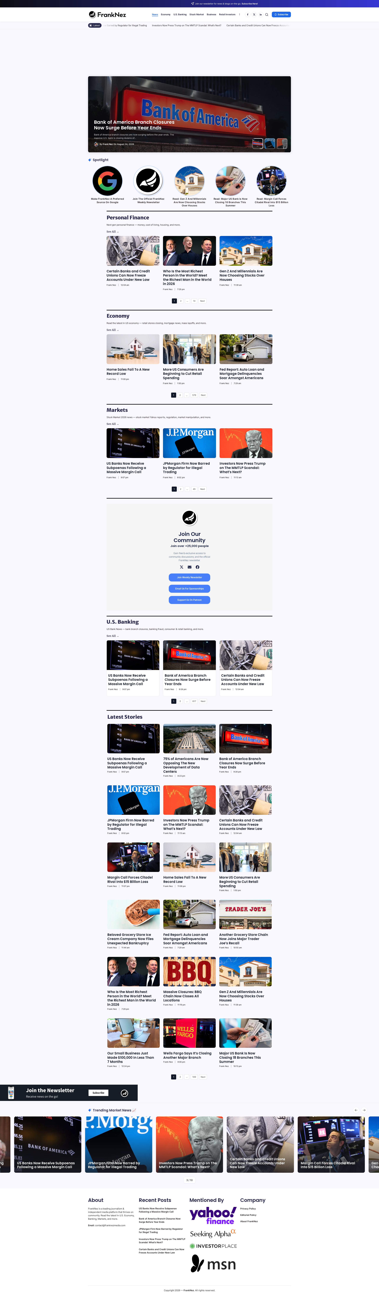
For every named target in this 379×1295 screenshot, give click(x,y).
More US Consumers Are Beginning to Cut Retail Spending (183, 373)
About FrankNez (249, 1221)
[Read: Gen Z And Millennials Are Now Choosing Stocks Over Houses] (189, 181)
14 (194, 301)
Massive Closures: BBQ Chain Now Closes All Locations (182, 996)
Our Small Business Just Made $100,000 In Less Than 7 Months (130, 1057)
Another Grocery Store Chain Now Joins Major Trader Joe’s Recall (243, 938)
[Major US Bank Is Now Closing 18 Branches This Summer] (245, 1033)
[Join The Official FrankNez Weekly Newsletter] (148, 181)
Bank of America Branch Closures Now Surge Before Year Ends (188, 679)
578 (194, 395)
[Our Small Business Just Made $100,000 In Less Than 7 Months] (133, 1033)
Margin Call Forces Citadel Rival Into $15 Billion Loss (248, 25)
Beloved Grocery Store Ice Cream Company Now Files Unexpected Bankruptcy (130, 938)
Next (202, 301)
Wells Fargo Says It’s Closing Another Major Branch (187, 1055)
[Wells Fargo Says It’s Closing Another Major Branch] (189, 1033)
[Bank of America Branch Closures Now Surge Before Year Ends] (189, 655)
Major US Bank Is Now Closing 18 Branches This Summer (240, 1057)
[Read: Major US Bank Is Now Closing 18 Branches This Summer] (230, 181)
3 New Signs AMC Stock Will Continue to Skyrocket (324, 1165)
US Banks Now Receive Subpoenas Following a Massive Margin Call (126, 467)
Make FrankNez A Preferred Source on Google (107, 200)
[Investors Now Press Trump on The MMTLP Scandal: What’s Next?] (246, 443)
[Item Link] (47, 1144)
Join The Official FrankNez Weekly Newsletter (148, 200)
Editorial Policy (248, 1215)
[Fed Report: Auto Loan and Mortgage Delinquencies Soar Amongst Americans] (246, 349)
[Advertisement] (189, 51)
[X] (254, 14)
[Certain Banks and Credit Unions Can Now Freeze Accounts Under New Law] (133, 251)
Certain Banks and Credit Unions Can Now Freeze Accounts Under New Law (176, 25)
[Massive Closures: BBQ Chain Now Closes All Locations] (189, 971)
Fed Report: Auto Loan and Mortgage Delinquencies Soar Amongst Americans (242, 373)
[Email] (189, 567)
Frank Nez (108, 144)
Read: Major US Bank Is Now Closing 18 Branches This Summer (231, 202)
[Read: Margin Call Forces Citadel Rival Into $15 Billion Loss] (271, 181)
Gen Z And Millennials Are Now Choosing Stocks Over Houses (242, 275)
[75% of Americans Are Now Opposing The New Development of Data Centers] (189, 738)
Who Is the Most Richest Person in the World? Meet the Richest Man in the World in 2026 (187, 277)
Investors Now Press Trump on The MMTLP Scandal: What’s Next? (135, 125)
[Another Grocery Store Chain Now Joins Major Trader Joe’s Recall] (245, 914)
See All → (113, 231)
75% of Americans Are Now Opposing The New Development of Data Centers (185, 765)
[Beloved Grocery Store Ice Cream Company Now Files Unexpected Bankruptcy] (133, 914)
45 (194, 489)
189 (194, 1077)
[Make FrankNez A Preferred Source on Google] (107, 181)
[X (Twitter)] (181, 567)
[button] (266, 14)
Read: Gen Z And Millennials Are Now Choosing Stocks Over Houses (189, 202)
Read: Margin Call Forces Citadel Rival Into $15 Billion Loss (271, 202)
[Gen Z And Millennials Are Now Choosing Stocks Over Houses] (246, 251)
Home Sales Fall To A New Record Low (128, 371)
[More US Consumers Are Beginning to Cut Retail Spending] (189, 349)
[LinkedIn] (260, 14)
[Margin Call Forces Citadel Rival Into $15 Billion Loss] (133, 857)
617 (194, 701)
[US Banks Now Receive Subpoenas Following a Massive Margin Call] (133, 443)
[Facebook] (247, 14)
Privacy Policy (248, 1208)
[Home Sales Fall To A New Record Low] (133, 349)
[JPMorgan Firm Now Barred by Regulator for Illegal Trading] (189, 443)
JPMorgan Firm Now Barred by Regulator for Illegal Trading (186, 467)
